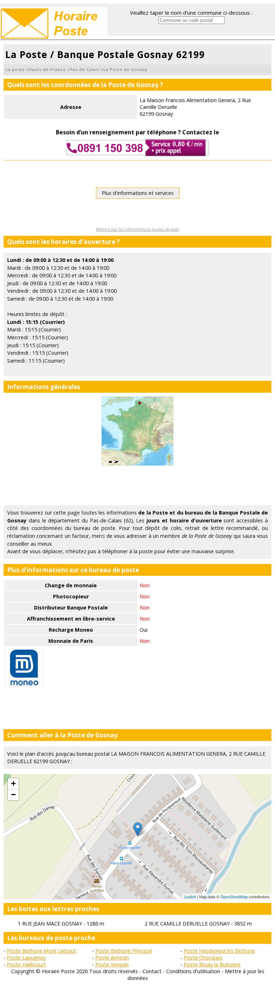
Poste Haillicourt (26, 964)
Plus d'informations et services (138, 193)
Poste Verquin (112, 964)
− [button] (13, 794)
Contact (152, 971)
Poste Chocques (203, 957)
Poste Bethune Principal (123, 950)
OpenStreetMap (234, 896)
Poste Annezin (112, 957)
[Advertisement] (137, 485)
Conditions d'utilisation (193, 971)
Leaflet (190, 896)
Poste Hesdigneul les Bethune (219, 950)
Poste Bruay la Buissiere (212, 964)
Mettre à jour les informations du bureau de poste (137, 229)
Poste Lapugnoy (26, 957)
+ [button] (13, 783)
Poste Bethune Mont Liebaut (41, 950)
